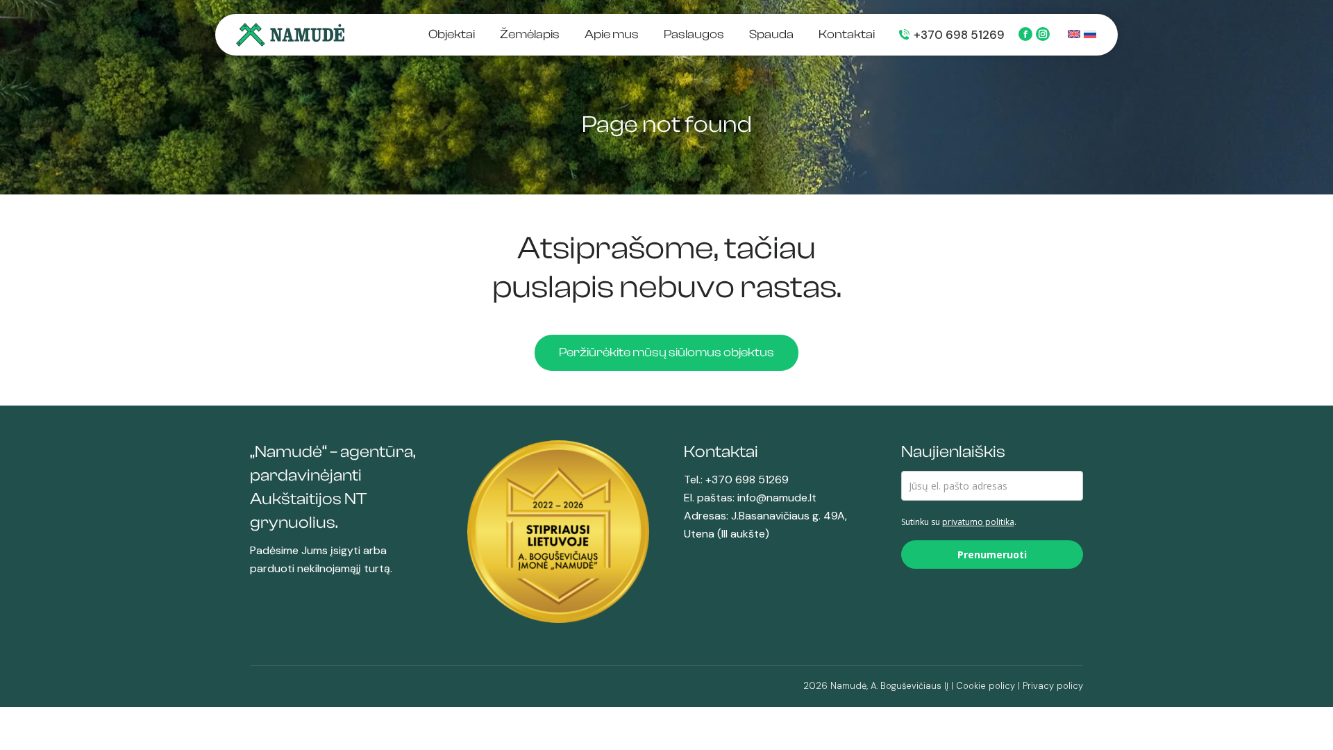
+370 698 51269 (959, 35)
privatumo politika (978, 522)
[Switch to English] (1072, 36)
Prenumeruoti (992, 554)
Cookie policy (985, 686)
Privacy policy (1053, 686)
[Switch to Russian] (1088, 36)
